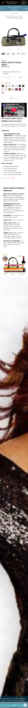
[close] (26, 694)
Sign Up (21, 704)
